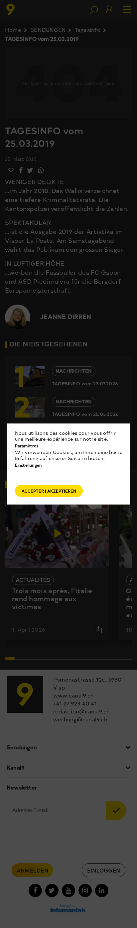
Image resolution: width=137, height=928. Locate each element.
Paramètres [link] (27, 445)
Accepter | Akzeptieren (49, 491)
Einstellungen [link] (28, 465)
